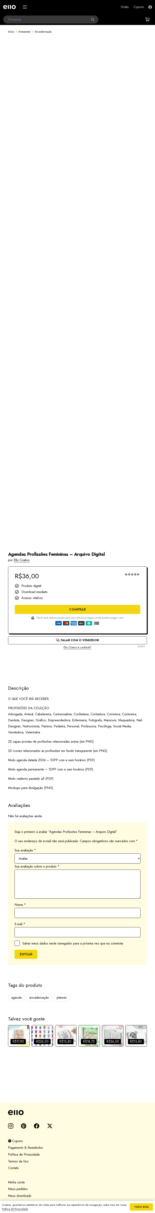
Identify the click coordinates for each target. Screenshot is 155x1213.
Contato (13, 1168)
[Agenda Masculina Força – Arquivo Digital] (136, 1035)
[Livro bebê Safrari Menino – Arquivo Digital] (89, 1035)
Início (11, 32)
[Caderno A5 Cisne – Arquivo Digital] (18, 1035)
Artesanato (24, 32)
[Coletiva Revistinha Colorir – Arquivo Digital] (42, 1035)
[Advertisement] (77, 664)
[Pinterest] (23, 1126)
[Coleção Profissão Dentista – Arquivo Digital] (112, 1035)
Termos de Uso (18, 1161)
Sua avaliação (25, 850)
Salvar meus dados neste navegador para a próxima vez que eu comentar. (73, 943)
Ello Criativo (22, 560)
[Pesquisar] (94, 20)
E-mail (20, 924)
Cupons (17, 1141)
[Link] (150, 7)
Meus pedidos (18, 1189)
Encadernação (43, 32)
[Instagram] (10, 1126)
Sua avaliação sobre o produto (37, 866)
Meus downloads (19, 1195)
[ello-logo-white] (9, 7)
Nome (20, 904)
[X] (49, 1126)
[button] (24, 7)
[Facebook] (36, 1126)
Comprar (77, 609)
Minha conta (16, 1182)
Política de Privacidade (24, 1154)
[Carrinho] (147, 19)
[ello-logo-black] (77, 1112)
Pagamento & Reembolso (25, 1147)
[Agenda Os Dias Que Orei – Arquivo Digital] (65, 1035)
